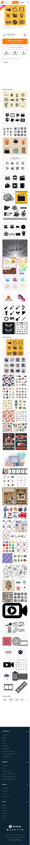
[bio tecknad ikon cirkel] (20, 482)
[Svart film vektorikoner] (14, 252)
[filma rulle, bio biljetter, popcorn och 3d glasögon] (9, 757)
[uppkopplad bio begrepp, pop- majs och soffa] (14, 562)
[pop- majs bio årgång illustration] (8, 732)
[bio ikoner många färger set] (8, 681)
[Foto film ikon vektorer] (7, 131)
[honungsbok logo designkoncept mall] (8, 338)
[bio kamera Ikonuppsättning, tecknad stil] (10, 671)
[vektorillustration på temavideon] (8, 590)
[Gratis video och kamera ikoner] (9, 705)
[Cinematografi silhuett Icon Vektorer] (14, 116)
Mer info (6, 61)
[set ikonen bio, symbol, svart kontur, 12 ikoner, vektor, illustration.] (8, 603)
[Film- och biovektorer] (14, 99)
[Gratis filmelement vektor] (14, 155)
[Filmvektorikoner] (14, 412)
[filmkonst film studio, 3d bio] (14, 618)
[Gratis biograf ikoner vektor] (9, 141)
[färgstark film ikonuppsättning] (14, 323)
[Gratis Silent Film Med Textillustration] (14, 270)
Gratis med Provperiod (15, 41)
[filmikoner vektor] (20, 744)
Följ (25, 35)
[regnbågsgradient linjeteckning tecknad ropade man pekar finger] (7, 305)
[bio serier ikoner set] (8, 483)
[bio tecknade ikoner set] (8, 471)
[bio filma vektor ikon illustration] (8, 821)
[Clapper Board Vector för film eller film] (8, 220)
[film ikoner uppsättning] (8, 519)
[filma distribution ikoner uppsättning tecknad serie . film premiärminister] (8, 745)
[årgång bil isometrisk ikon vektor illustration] (8, 350)
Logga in (22, 2)
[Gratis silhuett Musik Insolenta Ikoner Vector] (14, 365)
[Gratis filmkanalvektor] (14, 234)
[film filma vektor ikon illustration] (8, 834)
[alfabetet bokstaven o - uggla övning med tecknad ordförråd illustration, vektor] (9, 288)
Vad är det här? (16, 58)
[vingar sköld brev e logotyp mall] (8, 381)
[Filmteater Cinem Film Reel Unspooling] (8, 207)
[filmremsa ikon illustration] (6, 801)
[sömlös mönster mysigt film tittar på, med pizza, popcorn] (8, 648)
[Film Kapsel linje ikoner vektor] (14, 173)
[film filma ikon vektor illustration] (10, 810)
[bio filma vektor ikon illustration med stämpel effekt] (11, 581)
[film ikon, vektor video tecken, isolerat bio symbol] (14, 770)
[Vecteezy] (2, 2)
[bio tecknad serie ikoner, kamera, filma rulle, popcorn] (9, 530)
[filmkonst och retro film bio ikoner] (5, 574)
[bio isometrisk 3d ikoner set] (8, 458)
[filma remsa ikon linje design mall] (14, 787)
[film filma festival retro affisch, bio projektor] (14, 544)
